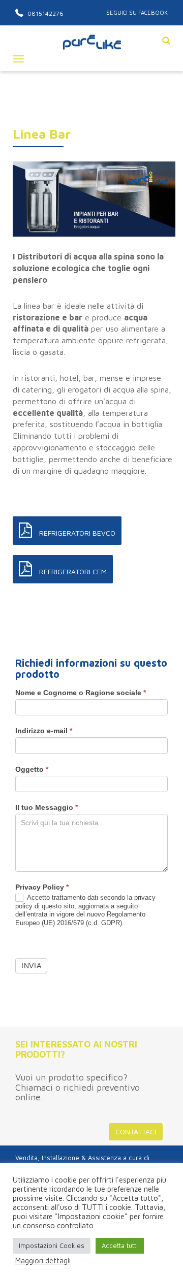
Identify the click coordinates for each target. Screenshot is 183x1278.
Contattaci (135, 1131)
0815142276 (45, 13)
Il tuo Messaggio (46, 807)
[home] (91, 52)
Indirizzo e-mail (43, 731)
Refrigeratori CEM (72, 571)
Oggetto (31, 769)
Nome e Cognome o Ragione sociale (80, 693)
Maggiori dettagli (43, 1260)
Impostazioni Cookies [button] (51, 1245)
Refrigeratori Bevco (76, 533)
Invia (31, 966)
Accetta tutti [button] (120, 1245)
